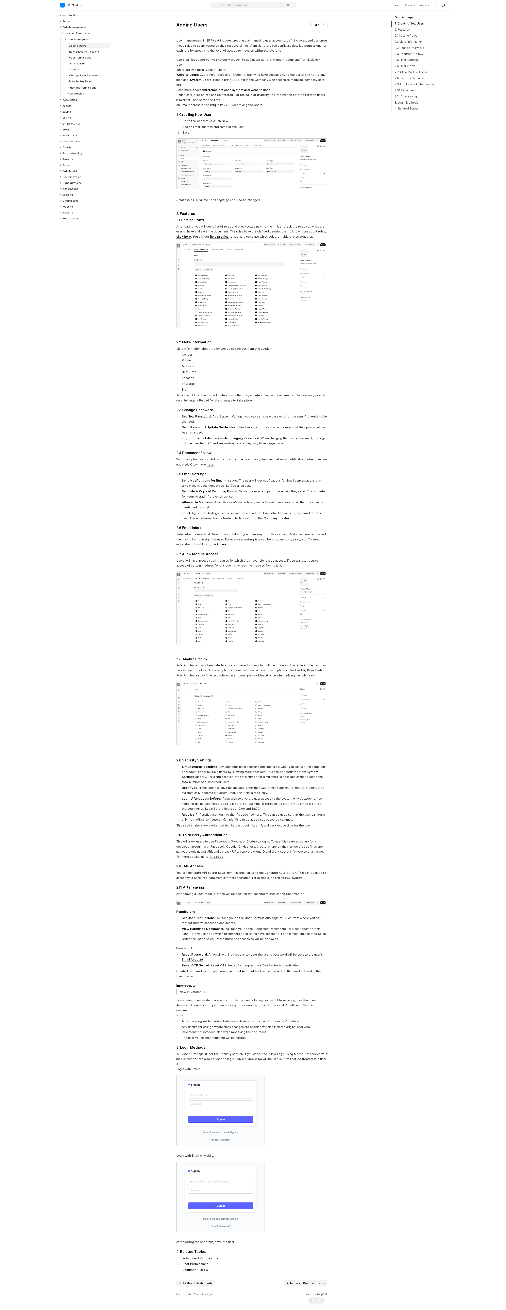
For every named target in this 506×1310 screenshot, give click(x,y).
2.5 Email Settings (407, 59)
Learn (397, 5)
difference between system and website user (236, 90)
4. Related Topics (407, 108)
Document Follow (195, 1270)
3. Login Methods (406, 102)
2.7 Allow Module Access (412, 72)
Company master (276, 518)
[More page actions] (324, 25)
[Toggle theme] (435, 5)
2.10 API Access (405, 90)
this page (217, 857)
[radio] (311, 1300)
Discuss (410, 5)
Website (424, 5)
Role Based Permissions (200, 1258)
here (210, 464)
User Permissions (258, 918)
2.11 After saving (406, 96)
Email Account (192, 959)
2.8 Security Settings (409, 78)
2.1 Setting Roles (406, 35)
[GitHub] (443, 5)
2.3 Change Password (409, 47)
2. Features (402, 29)
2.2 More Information (409, 41)
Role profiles (219, 236)
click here (183, 236)
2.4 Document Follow (409, 54)
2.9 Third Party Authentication (415, 84)
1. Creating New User (409, 23)
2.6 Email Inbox (405, 66)
